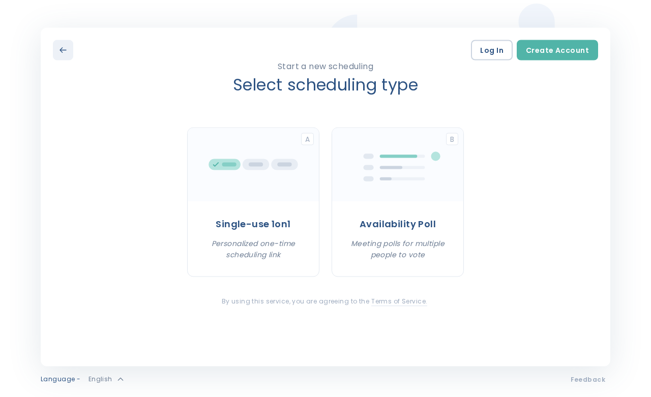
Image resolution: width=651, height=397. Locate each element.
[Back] (63, 50)
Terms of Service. (399, 300)
